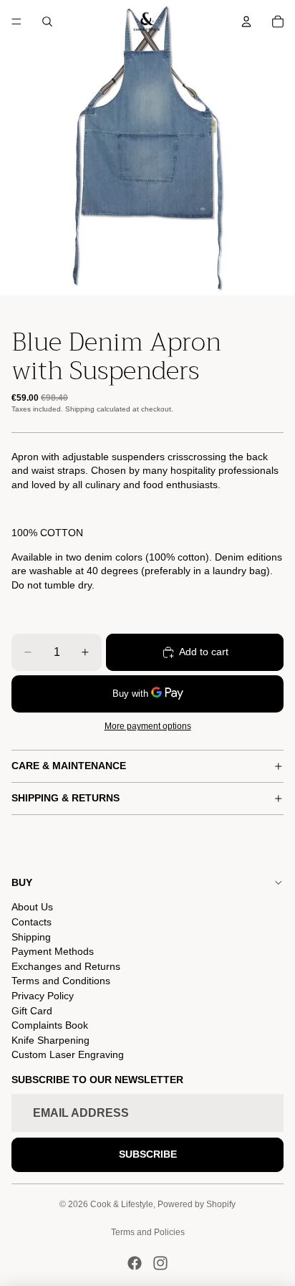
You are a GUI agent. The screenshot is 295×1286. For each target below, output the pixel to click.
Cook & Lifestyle (121, 1204)
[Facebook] (134, 1263)
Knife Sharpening (50, 1040)
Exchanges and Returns (65, 966)
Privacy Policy (42, 995)
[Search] (47, 21)
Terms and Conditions (60, 980)
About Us (32, 907)
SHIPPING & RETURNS (65, 798)
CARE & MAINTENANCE (68, 765)
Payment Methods (52, 951)
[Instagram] (160, 1263)
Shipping (31, 937)
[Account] (246, 21)
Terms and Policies (148, 1232)
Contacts (31, 922)
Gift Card (31, 1010)
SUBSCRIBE (148, 1154)
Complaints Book (49, 1025)
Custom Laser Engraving (67, 1054)
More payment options (148, 725)
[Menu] (16, 21)
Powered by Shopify (197, 1204)
